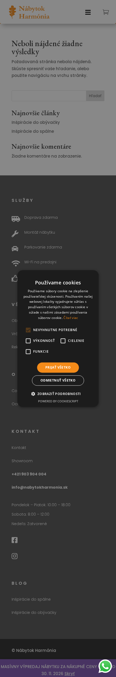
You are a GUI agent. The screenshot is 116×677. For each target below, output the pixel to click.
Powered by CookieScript (58, 401)
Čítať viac (70, 317)
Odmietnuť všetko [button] (58, 380)
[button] (58, 393)
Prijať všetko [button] (58, 367)
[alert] (58, 338)
